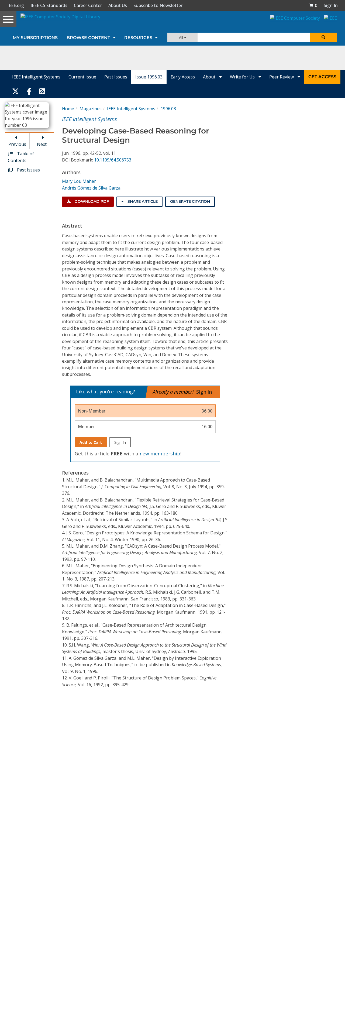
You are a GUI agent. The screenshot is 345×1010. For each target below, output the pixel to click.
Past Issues (115, 77)
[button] (313, 5)
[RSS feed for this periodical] (42, 91)
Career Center (88, 5)
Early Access (183, 77)
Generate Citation (190, 201)
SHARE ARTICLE (142, 201)
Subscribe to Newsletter (157, 5)
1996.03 (168, 109)
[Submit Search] (323, 37)
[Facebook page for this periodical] (29, 91)
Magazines (91, 109)
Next (42, 144)
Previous (17, 144)
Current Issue (82, 77)
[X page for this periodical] (15, 91)
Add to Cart (91, 442)
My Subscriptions (35, 37)
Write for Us (243, 77)
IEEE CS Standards (48, 5)
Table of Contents (21, 157)
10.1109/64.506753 (112, 160)
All (181, 37)
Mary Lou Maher (79, 181)
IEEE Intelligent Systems (36, 77)
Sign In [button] (331, 5)
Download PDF (91, 201)
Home (68, 109)
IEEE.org (15, 5)
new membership (160, 453)
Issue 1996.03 (149, 77)
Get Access (322, 76)
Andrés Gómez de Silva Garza (91, 188)
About (209, 77)
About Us (117, 5)
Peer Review (282, 77)
